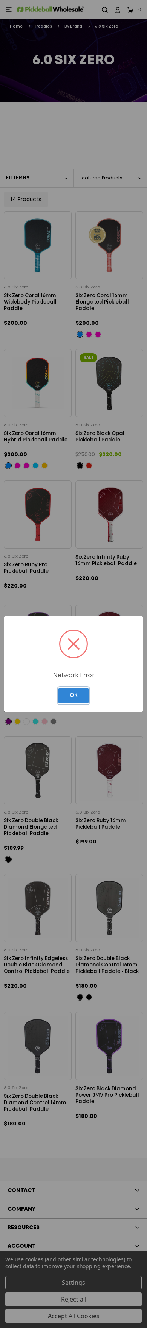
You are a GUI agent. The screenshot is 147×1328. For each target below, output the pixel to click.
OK (74, 695)
